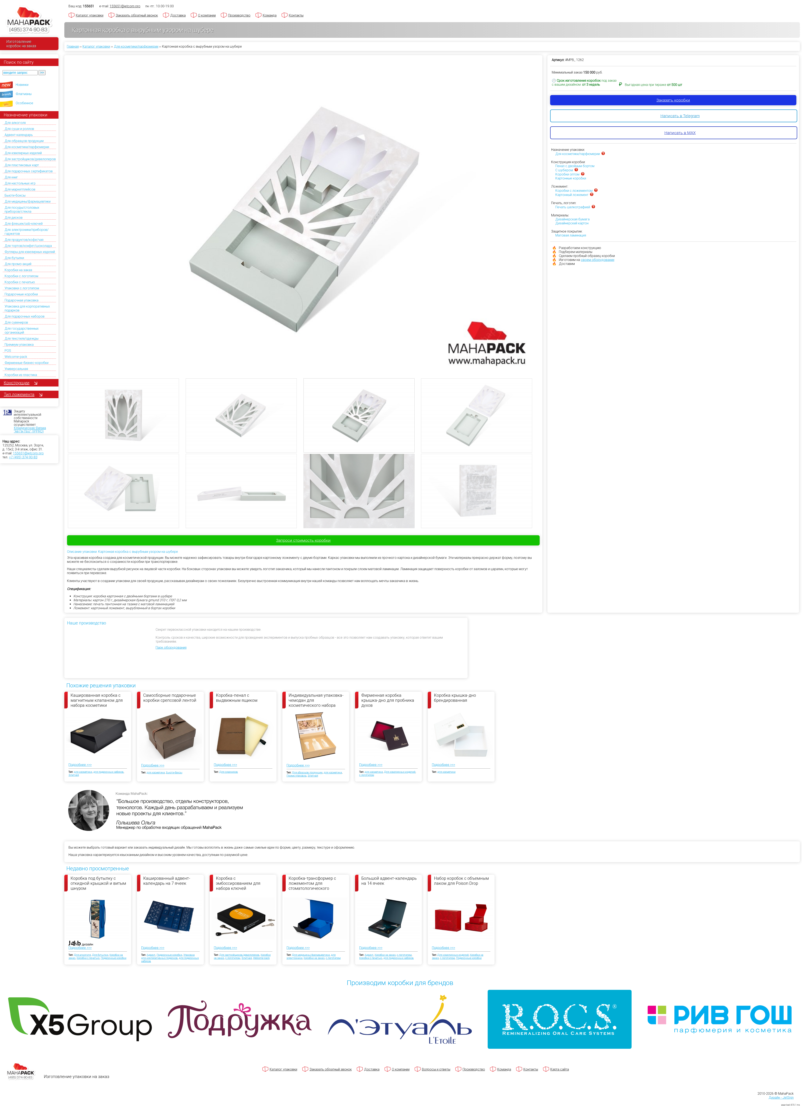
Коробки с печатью (20, 282)
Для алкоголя (15, 123)
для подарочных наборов (108, 771)
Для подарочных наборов (24, 316)
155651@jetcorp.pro (28, 453)
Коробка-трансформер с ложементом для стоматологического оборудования (312, 883)
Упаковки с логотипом (22, 288)
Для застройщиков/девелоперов (30, 159)
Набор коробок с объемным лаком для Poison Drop (461, 881)
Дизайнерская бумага (572, 219)
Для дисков (14, 218)
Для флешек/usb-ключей (24, 224)
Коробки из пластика (21, 375)
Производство (239, 15)
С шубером (564, 170)
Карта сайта (559, 1069)
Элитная (74, 775)
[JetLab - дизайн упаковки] (76, 968)
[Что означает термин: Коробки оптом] (582, 174)
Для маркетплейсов (20, 189)
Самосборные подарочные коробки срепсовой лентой (169, 698)
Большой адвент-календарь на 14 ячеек (389, 881)
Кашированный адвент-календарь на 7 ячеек (166, 881)
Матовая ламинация (570, 235)
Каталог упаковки (89, 15)
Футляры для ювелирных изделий (30, 252)
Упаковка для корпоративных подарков (168, 956)
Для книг (11, 177)
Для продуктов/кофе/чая (24, 240)
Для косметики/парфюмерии (27, 147)
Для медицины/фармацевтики (28, 201)
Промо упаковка (296, 775)
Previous (61, 200)
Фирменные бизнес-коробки (26, 363)
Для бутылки (14, 258)
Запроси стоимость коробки (303, 540)
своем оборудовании (597, 260)
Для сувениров (16, 322)
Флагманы (24, 94)
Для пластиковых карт (22, 165)
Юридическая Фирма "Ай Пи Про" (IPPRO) (30, 429)
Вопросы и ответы (436, 1069)
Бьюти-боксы (15, 195)
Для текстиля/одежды (21, 339)
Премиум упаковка (19, 345)
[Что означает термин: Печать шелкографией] (593, 207)
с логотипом (366, 775)
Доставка (178, 15)
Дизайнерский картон (572, 223)
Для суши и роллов (19, 129)
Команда (270, 15)
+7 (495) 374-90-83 (23, 457)
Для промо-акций (18, 264)
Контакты (296, 15)
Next (545, 200)
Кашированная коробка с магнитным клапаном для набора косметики (97, 700)
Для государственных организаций (22, 330)
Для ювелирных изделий (23, 153)
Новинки (22, 85)
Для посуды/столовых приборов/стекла (22, 210)
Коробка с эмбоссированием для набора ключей (238, 883)
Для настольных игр (20, 183)
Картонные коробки (570, 178)
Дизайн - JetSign (781, 1098)
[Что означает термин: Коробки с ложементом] (596, 191)
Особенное (24, 103)
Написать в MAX (680, 132)
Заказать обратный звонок (137, 15)
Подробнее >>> (80, 765)
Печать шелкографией (572, 207)
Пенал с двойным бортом (574, 166)
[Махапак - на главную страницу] (29, 20)
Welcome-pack (16, 357)
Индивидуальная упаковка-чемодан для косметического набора (316, 700)
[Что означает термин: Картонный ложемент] (591, 195)
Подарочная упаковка (21, 300)
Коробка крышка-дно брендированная (455, 698)
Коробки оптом (567, 174)
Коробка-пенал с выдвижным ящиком (237, 698)
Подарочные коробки (21, 294)
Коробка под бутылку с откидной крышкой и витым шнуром (98, 883)
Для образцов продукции (24, 141)
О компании (207, 15)
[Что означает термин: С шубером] (576, 170)
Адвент (151, 954)
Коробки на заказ (18, 270)
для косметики (83, 771)
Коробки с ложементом (574, 191)
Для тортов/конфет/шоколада (28, 246)
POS (8, 351)
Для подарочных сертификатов (29, 171)
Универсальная (16, 369)
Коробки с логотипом (21, 276)
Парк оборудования (171, 648)
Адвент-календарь (19, 135)
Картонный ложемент (571, 195)
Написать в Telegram (680, 115)
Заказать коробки (673, 100)
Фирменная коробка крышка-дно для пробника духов (387, 700)
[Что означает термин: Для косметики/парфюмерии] (603, 154)
